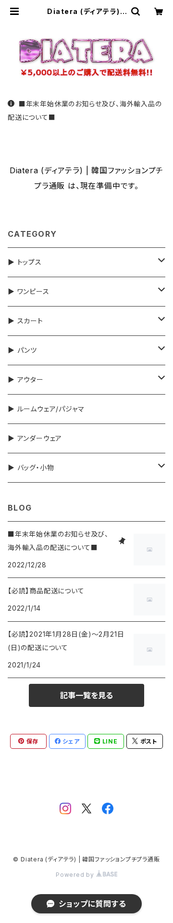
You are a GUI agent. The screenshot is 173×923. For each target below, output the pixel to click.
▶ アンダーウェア (35, 438)
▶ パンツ (22, 350)
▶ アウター (26, 379)
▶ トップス (25, 262)
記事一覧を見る (86, 695)
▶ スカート (25, 321)
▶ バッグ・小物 (31, 467)
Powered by (76, 874)
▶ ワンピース (28, 291)
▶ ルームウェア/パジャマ (46, 409)
